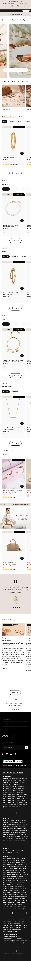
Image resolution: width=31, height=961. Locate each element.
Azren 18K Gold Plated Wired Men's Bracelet (11, 293)
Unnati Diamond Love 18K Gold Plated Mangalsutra (12, 428)
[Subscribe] (26, 747)
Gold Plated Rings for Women (18, 805)
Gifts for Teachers (18, 921)
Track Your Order (15, 10)
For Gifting (7, 856)
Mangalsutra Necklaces (20, 789)
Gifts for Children (15, 925)
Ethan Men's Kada (8, 158)
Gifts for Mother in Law (10, 874)
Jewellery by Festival (10, 935)
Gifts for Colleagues (9, 905)
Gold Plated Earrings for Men (16, 845)
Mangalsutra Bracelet (10, 786)
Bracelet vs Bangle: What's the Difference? (12, 644)
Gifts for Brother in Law (17, 891)
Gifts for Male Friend (18, 862)
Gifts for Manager (9, 915)
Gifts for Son (17, 899)
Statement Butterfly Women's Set (13, 491)
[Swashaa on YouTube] (11, 754)
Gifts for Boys (15, 889)
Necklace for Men (20, 827)
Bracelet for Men (16, 820)
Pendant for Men (20, 823)
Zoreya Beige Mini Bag (9, 563)
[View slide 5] (20, 607)
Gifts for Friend (18, 909)
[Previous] (2, 14)
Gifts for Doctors (15, 907)
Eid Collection (16, 949)
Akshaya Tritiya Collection (11, 937)
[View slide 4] (18, 607)
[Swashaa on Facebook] (3, 754)
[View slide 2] (14, 607)
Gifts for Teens (8, 923)
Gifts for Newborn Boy (17, 929)
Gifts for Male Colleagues (11, 893)
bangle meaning (7, 625)
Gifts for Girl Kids (15, 927)
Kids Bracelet (7, 850)
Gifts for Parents (19, 917)
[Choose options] (22, 153)
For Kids (6, 848)
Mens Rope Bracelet (16, 829)
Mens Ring (6, 829)
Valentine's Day (7, 939)
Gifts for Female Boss (21, 864)
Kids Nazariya (14, 852)
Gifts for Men (7, 899)
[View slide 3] (16, 607)
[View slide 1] (12, 607)
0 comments (19, 638)
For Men (6, 818)
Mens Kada (6, 820)
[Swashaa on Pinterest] (16, 754)
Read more (5, 668)
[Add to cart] (22, 220)
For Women (7, 776)
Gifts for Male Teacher (20, 901)
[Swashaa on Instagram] (7, 754)
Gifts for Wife (8, 882)
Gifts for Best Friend (13, 860)
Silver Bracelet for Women (17, 793)
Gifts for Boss (21, 903)
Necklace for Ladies (10, 791)
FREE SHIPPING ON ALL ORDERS (15, 703)
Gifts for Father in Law (15, 895)
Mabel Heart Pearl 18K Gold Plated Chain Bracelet (11, 226)
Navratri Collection (9, 951)
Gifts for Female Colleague (12, 866)
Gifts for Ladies (8, 872)
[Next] (29, 14)
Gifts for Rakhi (16, 947)
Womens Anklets (15, 782)
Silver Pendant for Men (16, 837)
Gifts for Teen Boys (10, 903)
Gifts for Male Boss (9, 884)
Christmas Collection (18, 953)
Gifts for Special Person (10, 919)
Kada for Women (22, 778)
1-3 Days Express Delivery (15, 705)
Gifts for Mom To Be (13, 876)
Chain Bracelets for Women (12, 780)
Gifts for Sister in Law (15, 878)
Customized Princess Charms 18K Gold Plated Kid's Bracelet (13, 361)
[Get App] (12, 761)
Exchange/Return (5, 10)
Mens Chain (6, 825)
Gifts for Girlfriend (16, 868)
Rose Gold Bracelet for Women (13, 795)
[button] (7, 164)
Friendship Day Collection (15, 943)
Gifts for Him (7, 858)
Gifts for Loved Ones (19, 913)
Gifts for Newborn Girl (10, 931)
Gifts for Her (16, 858)
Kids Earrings (16, 850)
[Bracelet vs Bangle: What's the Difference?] (13, 629)
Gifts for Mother (19, 872)
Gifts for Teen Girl (22, 880)
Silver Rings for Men (13, 835)
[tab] (4, 121)
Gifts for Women (19, 882)
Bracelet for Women (9, 778)
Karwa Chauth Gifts (9, 945)
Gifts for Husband (20, 897)
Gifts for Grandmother (17, 870)
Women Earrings (14, 784)
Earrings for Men (16, 825)
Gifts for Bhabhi (8, 864)
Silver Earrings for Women (12, 807)
